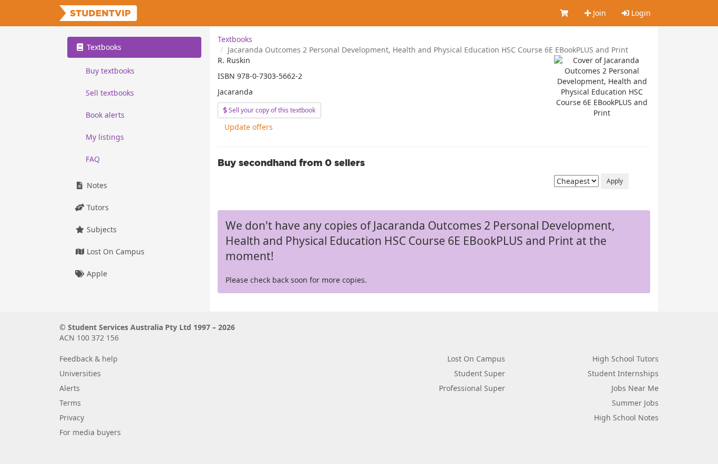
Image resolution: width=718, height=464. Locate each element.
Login (640, 13)
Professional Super (472, 388)
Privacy (71, 417)
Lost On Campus (115, 251)
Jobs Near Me (635, 388)
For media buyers (90, 432)
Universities (80, 373)
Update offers (248, 127)
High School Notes (626, 417)
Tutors (97, 207)
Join (598, 13)
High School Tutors (625, 359)
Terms (70, 403)
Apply (615, 181)
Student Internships (623, 373)
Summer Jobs (635, 403)
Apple (96, 274)
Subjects (101, 229)
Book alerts (105, 115)
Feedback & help (88, 359)
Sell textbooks (110, 93)
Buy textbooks (110, 71)
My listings (105, 137)
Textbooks (235, 39)
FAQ (93, 159)
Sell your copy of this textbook (271, 110)
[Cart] (564, 13)
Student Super (479, 373)
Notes (96, 185)
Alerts (69, 388)
